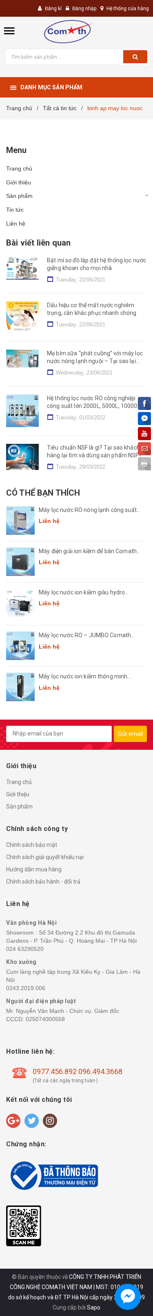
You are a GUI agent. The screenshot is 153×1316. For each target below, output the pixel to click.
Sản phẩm (19, 196)
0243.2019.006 (25, 988)
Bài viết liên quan (38, 243)
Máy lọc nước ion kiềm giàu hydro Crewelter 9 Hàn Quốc (82, 593)
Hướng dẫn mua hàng (34, 869)
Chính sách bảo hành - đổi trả (43, 881)
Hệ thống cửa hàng (127, 8)
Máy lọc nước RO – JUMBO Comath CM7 (85, 636)
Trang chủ (19, 168)
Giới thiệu (18, 182)
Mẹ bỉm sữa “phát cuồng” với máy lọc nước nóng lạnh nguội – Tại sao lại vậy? (95, 361)
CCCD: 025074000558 (35, 1019)
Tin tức (15, 209)
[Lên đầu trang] (128, 1300)
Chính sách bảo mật (31, 845)
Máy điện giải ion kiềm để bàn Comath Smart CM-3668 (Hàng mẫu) (88, 552)
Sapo (93, 1307)
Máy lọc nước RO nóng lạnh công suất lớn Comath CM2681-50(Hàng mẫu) (88, 510)
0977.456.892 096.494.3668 (77, 1071)
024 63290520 (25, 949)
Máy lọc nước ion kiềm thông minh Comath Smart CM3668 (83, 677)
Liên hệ (15, 223)
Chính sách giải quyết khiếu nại (45, 857)
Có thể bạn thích (43, 492)
